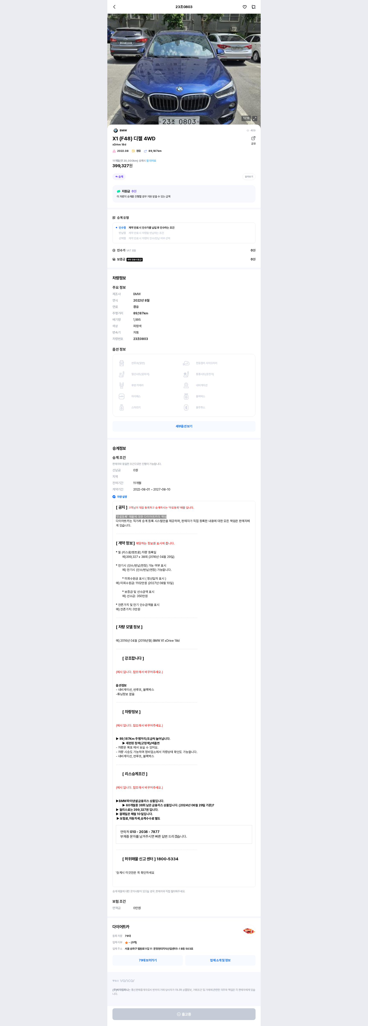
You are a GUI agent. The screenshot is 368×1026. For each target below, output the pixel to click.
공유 (253, 143)
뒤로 (114, 7)
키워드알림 (253, 7)
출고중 (186, 1014)
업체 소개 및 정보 (220, 960)
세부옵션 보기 (184, 426)
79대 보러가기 (148, 960)
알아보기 (249, 176)
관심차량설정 (245, 7)
